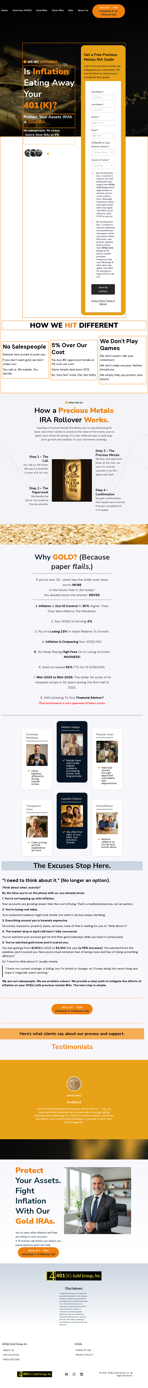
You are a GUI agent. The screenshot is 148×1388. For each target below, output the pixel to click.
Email (94, 130)
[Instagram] (74, 1374)
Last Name (97, 104)
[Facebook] (66, 1374)
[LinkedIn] (81, 1374)
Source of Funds (100, 160)
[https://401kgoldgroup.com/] (74, 1275)
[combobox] (94, 123)
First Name (97, 92)
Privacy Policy (98, 301)
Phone (95, 117)
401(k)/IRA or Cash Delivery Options (100, 145)
